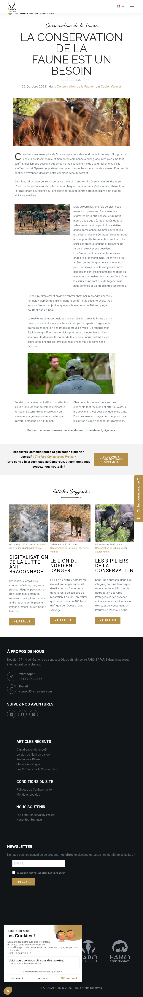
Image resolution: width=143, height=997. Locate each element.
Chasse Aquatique (28, 764)
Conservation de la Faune (75, 86)
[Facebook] (22, 714)
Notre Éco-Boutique (29, 819)
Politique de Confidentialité (34, 789)
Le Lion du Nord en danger (33, 754)
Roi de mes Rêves (28, 759)
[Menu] (132, 6)
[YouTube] (11, 714)
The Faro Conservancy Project (35, 815)
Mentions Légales (28, 794)
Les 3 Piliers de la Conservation (37, 769)
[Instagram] (33, 714)
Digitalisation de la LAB (31, 749)
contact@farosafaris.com (35, 691)
